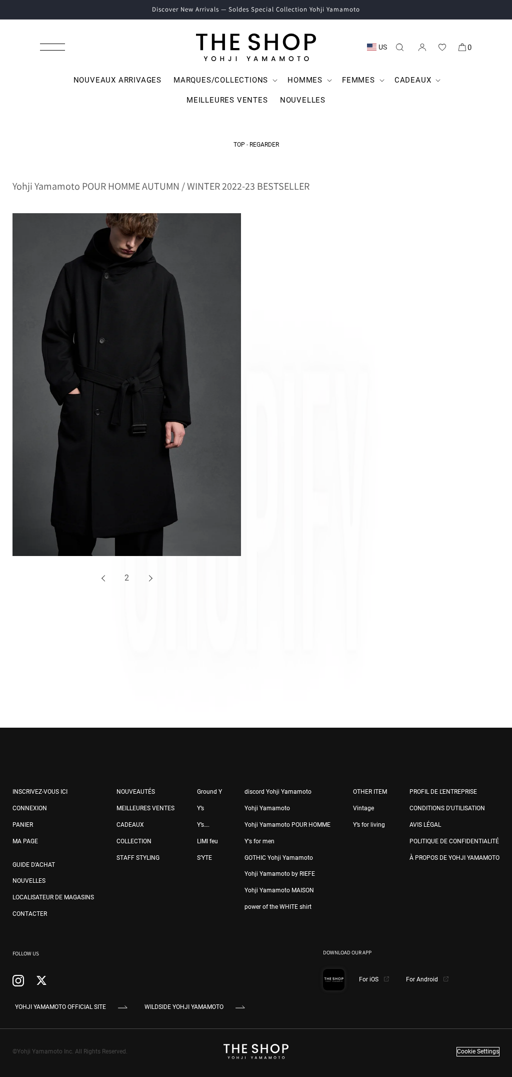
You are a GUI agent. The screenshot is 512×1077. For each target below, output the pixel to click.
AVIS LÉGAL (425, 824)
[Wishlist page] (442, 47)
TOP (239, 144)
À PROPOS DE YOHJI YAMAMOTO (455, 857)
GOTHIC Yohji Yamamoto (278, 857)
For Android (423, 979)
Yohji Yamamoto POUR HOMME (287, 824)
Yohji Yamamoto (267, 808)
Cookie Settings (478, 1051)
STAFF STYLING (138, 857)
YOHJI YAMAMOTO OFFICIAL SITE (60, 1006)
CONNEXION (29, 808)
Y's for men (259, 841)
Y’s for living (369, 824)
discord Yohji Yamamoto (278, 791)
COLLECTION (134, 841)
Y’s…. (203, 824)
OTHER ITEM (370, 791)
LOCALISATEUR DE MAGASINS (53, 897)
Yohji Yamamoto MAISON (279, 890)
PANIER (22, 824)
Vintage (363, 808)
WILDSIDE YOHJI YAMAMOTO (184, 1006)
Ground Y (209, 791)
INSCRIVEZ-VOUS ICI (40, 791)
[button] (52, 47)
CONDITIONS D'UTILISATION (447, 808)
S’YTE (204, 857)
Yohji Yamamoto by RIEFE (279, 873)
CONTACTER (29, 913)
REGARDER (264, 144)
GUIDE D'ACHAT (33, 864)
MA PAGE (25, 841)
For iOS (369, 979)
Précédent (104, 578)
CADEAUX (130, 824)
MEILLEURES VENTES (145, 808)
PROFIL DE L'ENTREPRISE (443, 791)
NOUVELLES (29, 880)
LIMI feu (207, 841)
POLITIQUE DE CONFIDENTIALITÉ (454, 841)
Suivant (149, 578)
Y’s (200, 808)
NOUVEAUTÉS (135, 791)
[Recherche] (399, 47)
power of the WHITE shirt (278, 906)
